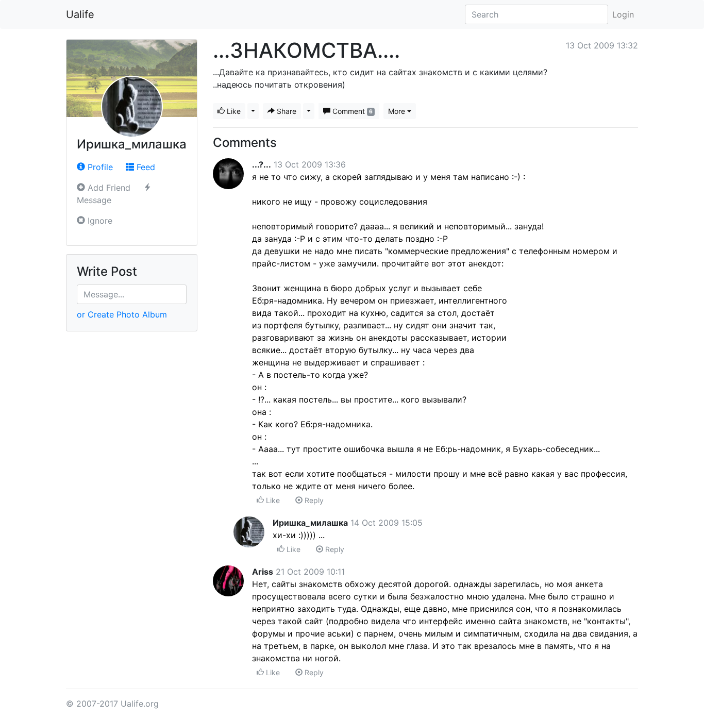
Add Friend (107, 187)
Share (285, 111)
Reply (313, 500)
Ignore (98, 220)
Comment (351, 111)
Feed (144, 167)
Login (623, 14)
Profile (99, 167)
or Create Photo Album (122, 314)
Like (233, 111)
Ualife (80, 14)
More (396, 111)
